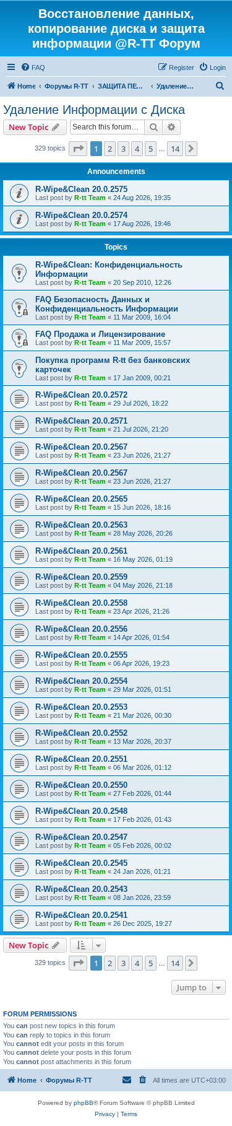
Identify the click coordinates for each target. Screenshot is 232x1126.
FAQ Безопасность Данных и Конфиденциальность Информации (106, 304)
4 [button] (137, 148)
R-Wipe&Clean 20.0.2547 (81, 837)
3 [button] (123, 148)
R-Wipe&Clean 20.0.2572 (81, 394)
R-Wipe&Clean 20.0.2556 (81, 629)
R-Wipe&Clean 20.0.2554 (81, 681)
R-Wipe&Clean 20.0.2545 (81, 863)
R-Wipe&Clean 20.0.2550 (81, 785)
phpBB (83, 1102)
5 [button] (150, 148)
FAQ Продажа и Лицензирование (100, 334)
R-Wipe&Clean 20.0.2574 (81, 215)
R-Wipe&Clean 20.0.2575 (81, 189)
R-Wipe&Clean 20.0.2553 (81, 707)
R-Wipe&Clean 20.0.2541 (81, 915)
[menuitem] (32, 67)
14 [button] (175, 148)
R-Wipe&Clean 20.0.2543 (81, 889)
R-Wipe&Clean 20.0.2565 (81, 499)
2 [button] (110, 148)
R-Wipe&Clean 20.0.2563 (81, 525)
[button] (78, 148)
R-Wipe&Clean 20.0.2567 (81, 447)
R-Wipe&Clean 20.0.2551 (81, 759)
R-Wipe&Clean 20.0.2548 (81, 811)
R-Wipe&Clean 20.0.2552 (81, 733)
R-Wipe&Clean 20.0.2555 (81, 655)
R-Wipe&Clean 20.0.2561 (81, 551)
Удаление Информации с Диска (94, 109)
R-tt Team (90, 197)
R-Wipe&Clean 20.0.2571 (81, 421)
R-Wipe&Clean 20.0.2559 (81, 577)
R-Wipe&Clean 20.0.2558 (81, 603)
